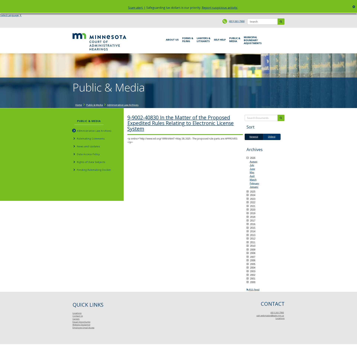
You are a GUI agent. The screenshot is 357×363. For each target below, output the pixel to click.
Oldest (271, 136)
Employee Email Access (83, 327)
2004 (252, 267)
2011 (252, 242)
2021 (252, 206)
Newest (254, 136)
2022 (252, 202)
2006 (252, 260)
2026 (252, 158)
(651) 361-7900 (237, 21)
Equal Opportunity (81, 322)
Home (78, 105)
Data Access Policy (88, 154)
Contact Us (78, 316)
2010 (252, 246)
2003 (252, 271)
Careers (76, 319)
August (253, 161)
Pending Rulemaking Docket (94, 169)
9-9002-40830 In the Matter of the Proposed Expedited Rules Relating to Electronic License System (180, 123)
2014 (252, 231)
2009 (252, 249)
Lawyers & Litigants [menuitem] (203, 39)
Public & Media (94, 105)
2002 (252, 275)
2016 (252, 224)
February (254, 183)
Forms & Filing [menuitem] (187, 39)
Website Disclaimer (81, 324)
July (252, 165)
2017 (252, 220)
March (253, 179)
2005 (252, 264)
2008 (252, 253)
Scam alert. (135, 8)
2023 (252, 198)
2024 (252, 195)
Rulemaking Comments (91, 138)
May (252, 172)
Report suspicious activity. (220, 8)
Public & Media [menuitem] (234, 39)
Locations (77, 313)
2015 (252, 228)
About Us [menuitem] (172, 39)
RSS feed (253, 289)
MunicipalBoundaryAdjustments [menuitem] (253, 40)
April (252, 176)
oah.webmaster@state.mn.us (270, 315)
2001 (252, 278)
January (254, 187)
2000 (252, 282)
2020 (252, 209)
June (252, 169)
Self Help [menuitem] (220, 39)
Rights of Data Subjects (91, 162)
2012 (252, 238)
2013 (252, 235)
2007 (252, 257)
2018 (252, 217)
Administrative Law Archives (123, 105)
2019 (252, 213)
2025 (252, 191)
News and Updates (88, 146)
